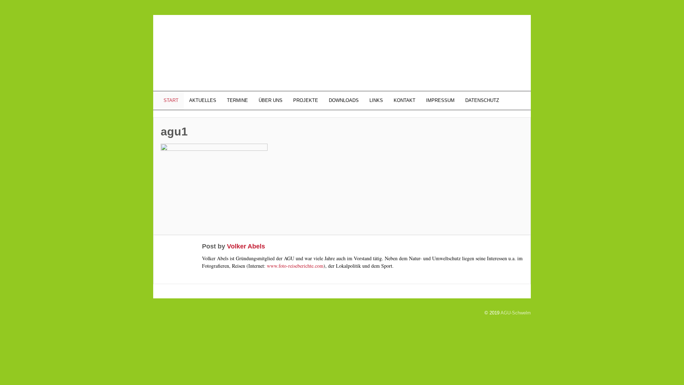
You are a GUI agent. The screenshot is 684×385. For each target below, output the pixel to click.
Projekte (305, 100)
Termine (237, 100)
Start (170, 100)
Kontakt (404, 100)
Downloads (344, 100)
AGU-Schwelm (516, 312)
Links (376, 100)
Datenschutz (482, 100)
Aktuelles (202, 100)
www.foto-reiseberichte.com (295, 265)
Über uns (271, 100)
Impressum (440, 100)
